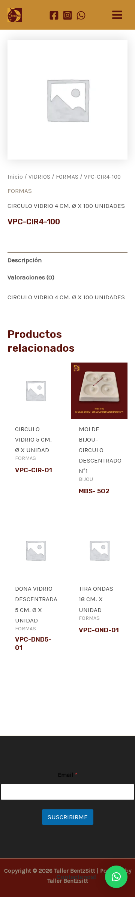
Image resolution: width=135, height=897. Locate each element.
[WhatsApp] (81, 15)
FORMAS (67, 176)
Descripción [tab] (25, 260)
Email (68, 774)
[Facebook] (54, 15)
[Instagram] (67, 15)
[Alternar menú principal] (117, 14)
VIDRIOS (39, 176)
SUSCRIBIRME (68, 817)
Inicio (15, 176)
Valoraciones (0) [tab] (31, 277)
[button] (116, 877)
